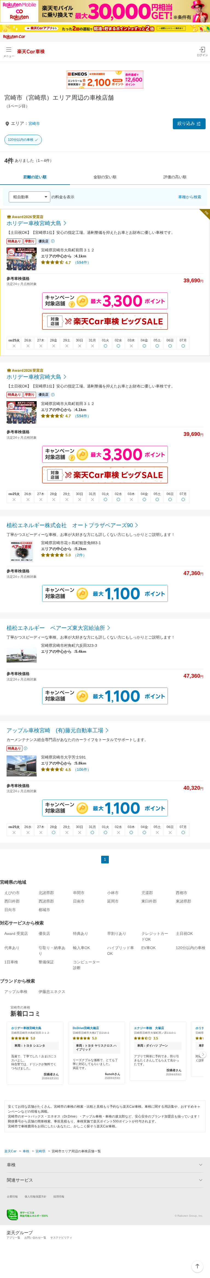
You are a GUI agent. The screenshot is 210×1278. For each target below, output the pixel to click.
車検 (26, 1151)
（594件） (82, 262)
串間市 (78, 893)
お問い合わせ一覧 (35, 1237)
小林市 (113, 893)
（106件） (82, 769)
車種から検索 (189, 197)
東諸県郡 (183, 901)
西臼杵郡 (12, 901)
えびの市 (12, 893)
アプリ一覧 (13, 1237)
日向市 (10, 909)
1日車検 (11, 962)
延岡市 (113, 901)
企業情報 (12, 1196)
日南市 (78, 901)
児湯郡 (147, 893)
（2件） (80, 555)
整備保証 (46, 962)
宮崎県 (40, 1151)
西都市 (181, 893)
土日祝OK (184, 933)
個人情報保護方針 (35, 1196)
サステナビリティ (61, 1237)
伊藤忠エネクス (52, 991)
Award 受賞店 (16, 933)
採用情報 (58, 1196)
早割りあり (116, 933)
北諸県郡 (46, 893)
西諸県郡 (46, 901)
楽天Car (10, 1151)
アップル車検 (15, 991)
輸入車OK (81, 948)
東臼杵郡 (149, 901)
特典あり (80, 933)
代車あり (12, 948)
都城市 (44, 909)
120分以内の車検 (20, 140)
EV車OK (148, 948)
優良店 (44, 933)
